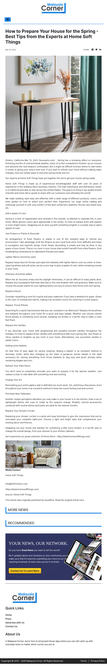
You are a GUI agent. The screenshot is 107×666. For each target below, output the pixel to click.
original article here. (75, 500)
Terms (84, 661)
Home (8, 614)
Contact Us (11, 626)
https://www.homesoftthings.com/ (73, 436)
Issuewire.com (47, 160)
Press (8, 618)
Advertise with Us (14, 622)
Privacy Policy (98, 661)
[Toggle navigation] (8, 19)
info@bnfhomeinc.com (16, 483)
